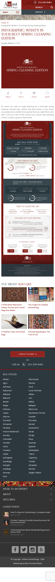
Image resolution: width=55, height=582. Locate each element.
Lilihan (31, 394)
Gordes (6, 435)
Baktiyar (6, 394)
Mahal (31, 401)
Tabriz (31, 454)
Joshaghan (7, 457)
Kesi (5, 476)
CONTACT (39, 12)
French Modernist (11, 431)
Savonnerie (34, 427)
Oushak (32, 416)
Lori (30, 398)
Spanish (32, 446)
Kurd (31, 386)
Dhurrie (6, 416)
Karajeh (6, 465)
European (7, 424)
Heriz (5, 446)
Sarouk (32, 424)
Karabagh (7, 461)
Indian (5, 454)
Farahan (6, 427)
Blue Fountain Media (33, 563)
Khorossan (33, 379)
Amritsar (7, 386)
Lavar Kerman (35, 390)
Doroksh (7, 420)
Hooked (6, 450)
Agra (5, 383)
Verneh (32, 468)
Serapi (31, 435)
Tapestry (33, 457)
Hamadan (7, 439)
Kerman (6, 472)
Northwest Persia (37, 412)
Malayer (32, 405)
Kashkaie (7, 468)
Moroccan (33, 409)
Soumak (32, 442)
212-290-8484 (44, 2)
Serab (31, 431)
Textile (32, 461)
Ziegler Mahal (35, 472)
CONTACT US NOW (26, 354)
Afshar (6, 379)
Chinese (6, 409)
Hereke (6, 442)
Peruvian (33, 420)
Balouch (6, 398)
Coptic (6, 412)
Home (5, 22)
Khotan (32, 383)
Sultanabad (34, 450)
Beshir (6, 401)
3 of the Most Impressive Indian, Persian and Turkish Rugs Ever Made (13, 307)
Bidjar (5, 405)
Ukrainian (33, 465)
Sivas (31, 439)
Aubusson (7, 390)
